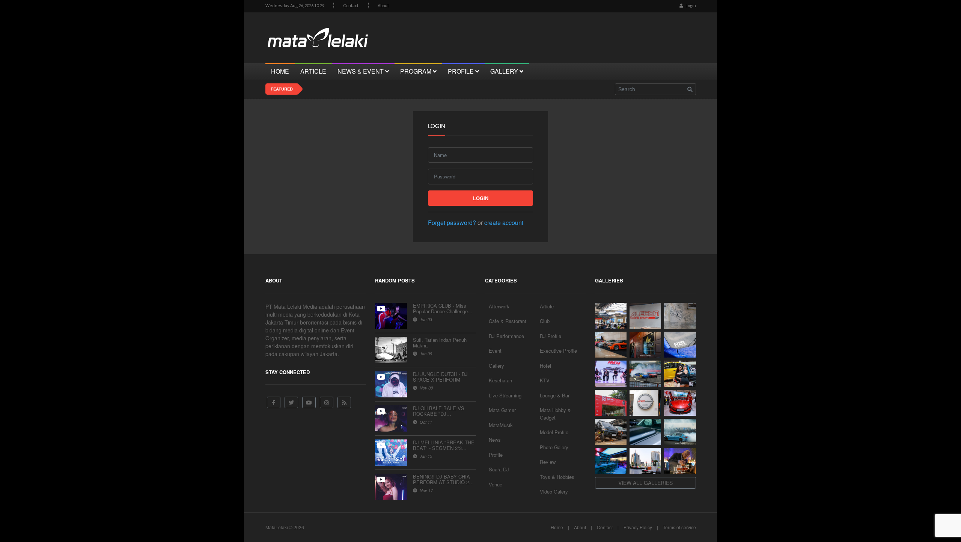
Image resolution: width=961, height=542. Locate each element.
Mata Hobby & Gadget (555, 413)
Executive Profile (558, 350)
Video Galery (554, 491)
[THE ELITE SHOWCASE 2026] (611, 345)
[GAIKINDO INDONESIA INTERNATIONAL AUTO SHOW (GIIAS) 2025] (680, 403)
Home (557, 527)
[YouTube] (309, 402)
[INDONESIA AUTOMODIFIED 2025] (611, 403)
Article (547, 306)
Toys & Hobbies (557, 476)
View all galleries (645, 482)
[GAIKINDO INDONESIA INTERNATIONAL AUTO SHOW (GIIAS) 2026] (611, 316)
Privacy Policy (638, 527)
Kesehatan (500, 380)
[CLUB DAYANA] (645, 345)
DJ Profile (550, 336)
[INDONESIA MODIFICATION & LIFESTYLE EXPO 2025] (611, 373)
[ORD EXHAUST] (645, 403)
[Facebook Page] (273, 402)
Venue (495, 484)
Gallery (496, 365)
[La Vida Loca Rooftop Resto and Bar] (611, 461)
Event (495, 350)
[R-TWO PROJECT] (611, 432)
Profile (496, 454)
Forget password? (452, 222)
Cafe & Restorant (507, 321)
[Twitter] (291, 402)
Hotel (545, 365)
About (383, 5)
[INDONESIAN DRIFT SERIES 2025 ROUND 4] (645, 373)
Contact (350, 5)
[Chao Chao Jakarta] (645, 461)
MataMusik (501, 425)
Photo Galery (554, 447)
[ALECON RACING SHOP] (645, 316)
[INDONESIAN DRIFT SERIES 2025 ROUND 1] (680, 432)
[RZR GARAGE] (680, 345)
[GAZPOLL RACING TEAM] (645, 432)
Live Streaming (505, 395)
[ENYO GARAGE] (680, 316)
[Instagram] (326, 402)
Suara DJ (499, 469)
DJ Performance (506, 336)
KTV (545, 380)
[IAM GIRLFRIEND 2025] (680, 373)
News (495, 439)
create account (503, 222)
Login (690, 5)
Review (548, 461)
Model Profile (554, 432)
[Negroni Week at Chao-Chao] (680, 461)
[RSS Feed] (344, 402)
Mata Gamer (502, 410)
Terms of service (679, 527)
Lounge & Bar (554, 395)
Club (545, 321)
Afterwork (499, 306)
